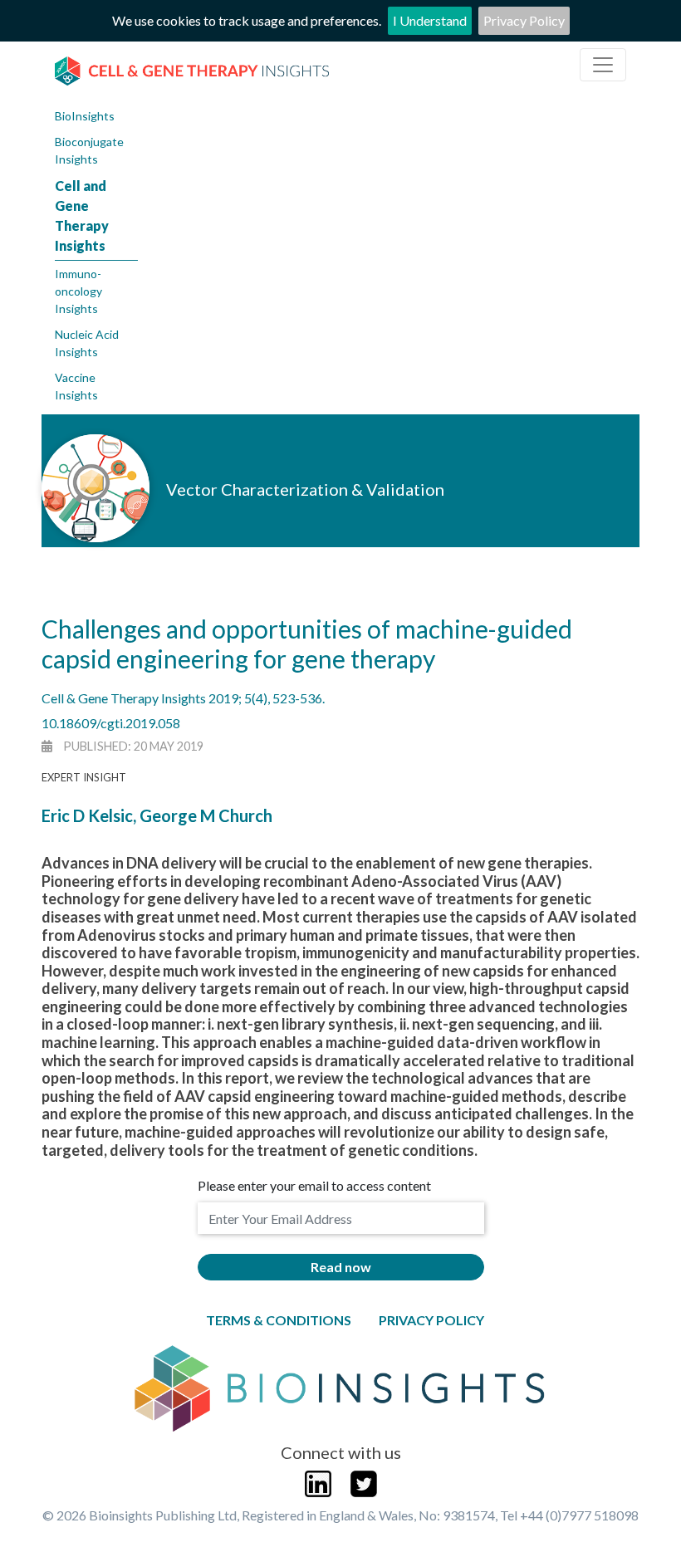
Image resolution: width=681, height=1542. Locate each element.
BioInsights (85, 116)
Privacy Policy (524, 20)
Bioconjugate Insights (89, 150)
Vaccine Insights (76, 386)
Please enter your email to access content (314, 1185)
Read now (341, 1267)
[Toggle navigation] (603, 64)
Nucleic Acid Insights (87, 343)
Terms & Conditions (278, 1320)
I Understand (430, 20)
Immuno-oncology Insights (78, 291)
